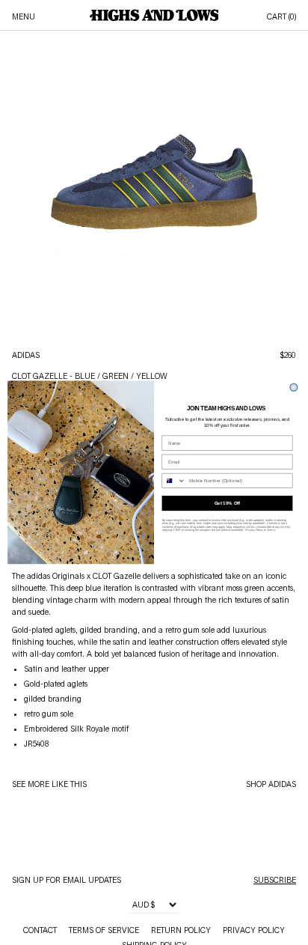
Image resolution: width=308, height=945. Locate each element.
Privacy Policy (254, 530)
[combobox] (173, 481)
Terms (271, 530)
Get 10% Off (227, 503)
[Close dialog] (294, 388)
